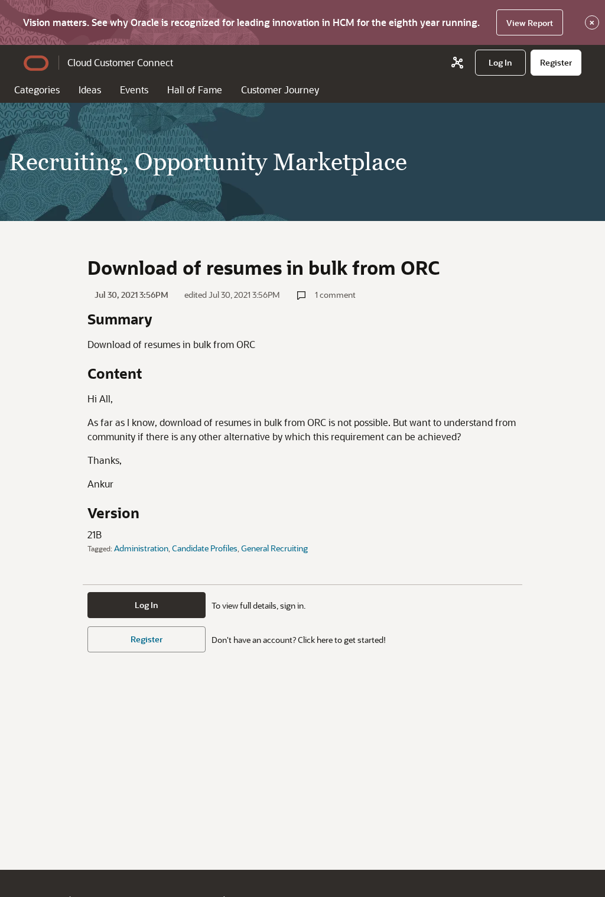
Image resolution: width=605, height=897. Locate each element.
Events (134, 89)
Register (146, 639)
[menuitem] (500, 63)
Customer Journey (280, 89)
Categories (37, 89)
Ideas (90, 89)
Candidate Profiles (205, 548)
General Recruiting (274, 548)
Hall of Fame (194, 89)
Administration (141, 548)
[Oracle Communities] (457, 63)
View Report (529, 22)
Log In (146, 604)
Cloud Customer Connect (120, 62)
